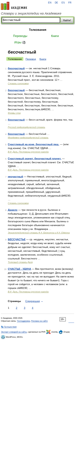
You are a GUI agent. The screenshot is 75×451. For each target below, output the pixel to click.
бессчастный (16, 68)
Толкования (37, 29)
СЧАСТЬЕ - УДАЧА (19, 268)
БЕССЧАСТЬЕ (16, 239)
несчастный (15, 176)
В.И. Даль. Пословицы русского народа (28, 152)
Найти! (67, 20)
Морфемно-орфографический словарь (28, 137)
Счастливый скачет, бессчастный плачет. (34, 158)
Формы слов (14, 113)
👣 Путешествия (9, 327)
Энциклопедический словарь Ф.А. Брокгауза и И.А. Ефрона (39, 233)
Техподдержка (23, 321)
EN (49, 2)
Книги (55, 36)
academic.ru (14, 6)
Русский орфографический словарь (26, 127)
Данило (12, 209)
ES (63, 2)
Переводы (20, 36)
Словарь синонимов (18, 83)
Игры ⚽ (20, 42)
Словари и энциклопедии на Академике (31, 13)
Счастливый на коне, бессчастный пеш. (33, 144)
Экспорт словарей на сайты (14, 332)
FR (69, 2)
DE (56, 2)
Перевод (30, 59)
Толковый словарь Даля (20, 262)
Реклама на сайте (39, 321)
